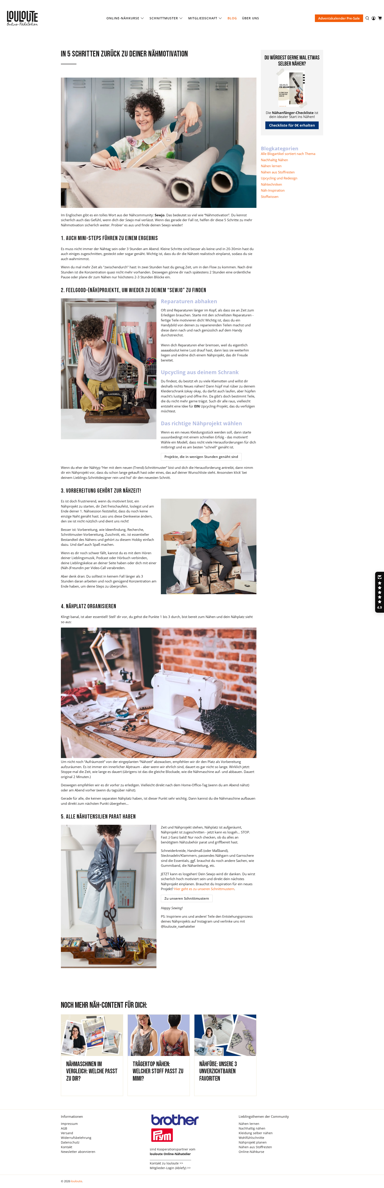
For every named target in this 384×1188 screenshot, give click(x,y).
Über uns (250, 18)
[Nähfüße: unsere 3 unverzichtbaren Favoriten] (225, 1035)
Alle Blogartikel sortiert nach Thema (288, 153)
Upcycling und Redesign (279, 178)
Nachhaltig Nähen (274, 160)
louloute (76, 1181)
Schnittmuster (164, 18)
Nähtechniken (271, 184)
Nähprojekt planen (253, 1142)
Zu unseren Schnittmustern (186, 898)
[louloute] (27, 18)
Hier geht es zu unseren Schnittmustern (204, 889)
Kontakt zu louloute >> (166, 1163)
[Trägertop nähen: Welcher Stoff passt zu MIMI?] (159, 1035)
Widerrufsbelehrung (76, 1138)
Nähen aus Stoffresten (278, 172)
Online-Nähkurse (122, 18)
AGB (64, 1128)
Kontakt (66, 1147)
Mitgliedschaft (202, 18)
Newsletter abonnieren (78, 1152)
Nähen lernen (271, 166)
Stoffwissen (269, 196)
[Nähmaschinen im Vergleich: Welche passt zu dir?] (92, 1035)
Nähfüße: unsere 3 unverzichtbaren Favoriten (218, 1071)
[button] (379, 592)
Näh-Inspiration (273, 190)
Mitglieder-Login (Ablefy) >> (170, 1168)
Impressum (69, 1124)
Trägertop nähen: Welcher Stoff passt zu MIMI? (158, 1071)
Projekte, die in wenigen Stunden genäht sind (201, 456)
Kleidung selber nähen (256, 1133)
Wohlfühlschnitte (251, 1138)
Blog (232, 18)
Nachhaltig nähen (252, 1128)
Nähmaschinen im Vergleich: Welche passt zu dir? (92, 1071)
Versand (67, 1133)
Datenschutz (70, 1142)
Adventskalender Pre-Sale (339, 18)
